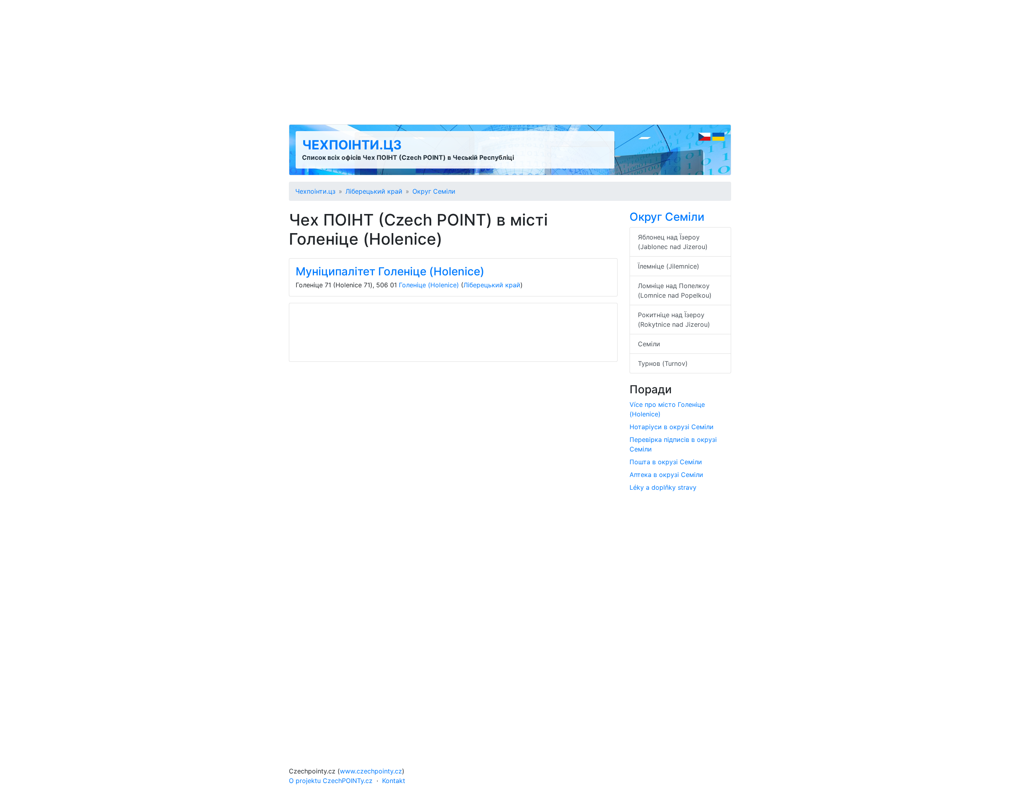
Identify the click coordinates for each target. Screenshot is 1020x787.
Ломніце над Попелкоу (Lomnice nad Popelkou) (675, 290)
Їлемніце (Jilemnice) (668, 266)
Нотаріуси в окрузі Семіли (672, 427)
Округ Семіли (433, 191)
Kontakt (393, 781)
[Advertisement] (510, 62)
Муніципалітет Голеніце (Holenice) (390, 271)
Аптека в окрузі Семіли (666, 475)
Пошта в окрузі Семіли (666, 462)
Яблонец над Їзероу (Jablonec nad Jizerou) (673, 242)
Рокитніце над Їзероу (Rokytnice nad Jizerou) (674, 319)
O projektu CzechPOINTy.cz (331, 781)
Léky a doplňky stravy (663, 487)
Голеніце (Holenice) (429, 285)
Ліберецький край (373, 191)
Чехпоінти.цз (352, 145)
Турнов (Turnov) (663, 363)
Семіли (649, 344)
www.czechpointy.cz (371, 771)
